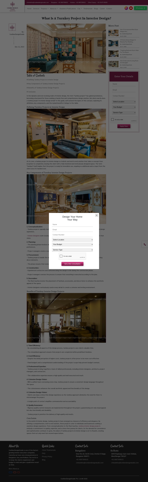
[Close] (96, 215)
